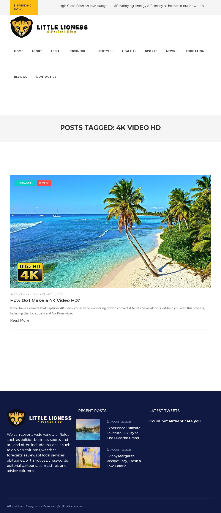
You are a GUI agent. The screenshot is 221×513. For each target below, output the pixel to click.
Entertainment (25, 183)
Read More (19, 320)
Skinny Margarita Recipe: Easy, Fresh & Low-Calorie (124, 461)
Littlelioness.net (72, 506)
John (35, 294)
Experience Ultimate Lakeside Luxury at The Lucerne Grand (123, 433)
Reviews (44, 183)
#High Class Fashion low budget (82, 6)
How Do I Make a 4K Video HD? (45, 300)
